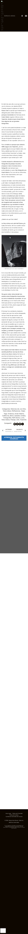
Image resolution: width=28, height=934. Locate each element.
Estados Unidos (20, 416)
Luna (22, 418)
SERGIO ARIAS (9, 16)
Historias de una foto (18, 409)
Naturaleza (7, 411)
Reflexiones (16, 411)
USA (17, 420)
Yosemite (23, 420)
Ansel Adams (19, 414)
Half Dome (16, 418)
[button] (26, 15)
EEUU (12, 416)
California (5, 416)
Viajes (23, 411)
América (11, 414)
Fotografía (7, 418)
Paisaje (13, 420)
